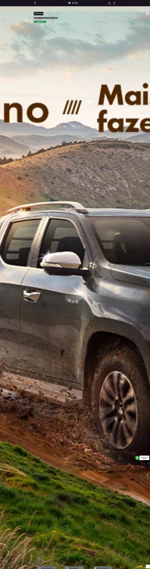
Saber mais (40, 21)
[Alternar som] (147, 13)
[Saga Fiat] (73, 2)
